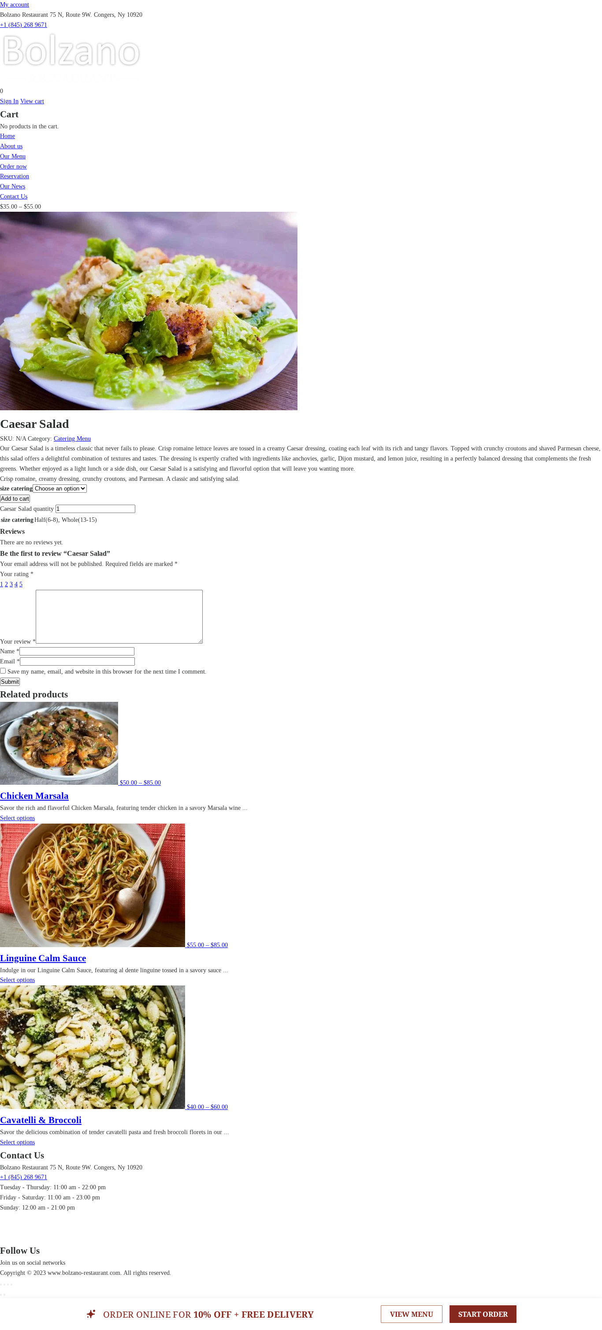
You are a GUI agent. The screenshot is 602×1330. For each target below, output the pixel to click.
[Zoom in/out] (11, 1284)
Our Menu (13, 156)
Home (7, 136)
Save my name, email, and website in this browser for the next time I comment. (107, 671)
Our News (12, 186)
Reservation (14, 176)
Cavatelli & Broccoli (41, 1120)
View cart (32, 101)
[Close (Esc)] (1, 1284)
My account (14, 4)
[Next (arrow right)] (4, 1295)
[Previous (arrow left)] (1, 1295)
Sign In (9, 101)
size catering (16, 488)
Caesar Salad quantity (27, 509)
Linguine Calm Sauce (43, 958)
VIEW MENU (411, 1314)
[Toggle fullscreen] (8, 1284)
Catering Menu (72, 438)
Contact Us (13, 196)
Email (10, 661)
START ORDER (483, 1314)
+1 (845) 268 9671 (23, 25)
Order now (13, 166)
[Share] (4, 1284)
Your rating (16, 574)
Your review (18, 641)
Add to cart (15, 498)
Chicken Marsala (34, 796)
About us (11, 146)
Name (9, 651)
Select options (17, 818)
